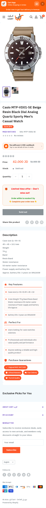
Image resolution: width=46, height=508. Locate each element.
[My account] (36, 17)
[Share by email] (41, 222)
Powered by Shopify (10, 502)
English (6, 462)
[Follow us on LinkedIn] (24, 475)
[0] (41, 17)
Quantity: (7, 176)
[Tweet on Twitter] (37, 222)
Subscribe (11, 450)
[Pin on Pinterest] (32, 222)
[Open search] (31, 17)
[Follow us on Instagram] (14, 475)
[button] (9, 156)
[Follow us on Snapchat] (28, 475)
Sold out (23, 212)
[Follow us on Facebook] (4, 475)
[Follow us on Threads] (9, 475)
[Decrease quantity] (15, 176)
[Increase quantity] (29, 176)
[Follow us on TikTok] (19, 475)
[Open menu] (4, 17)
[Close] (42, 4)
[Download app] (36, 3)
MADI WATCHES (9, 132)
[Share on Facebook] (27, 222)
